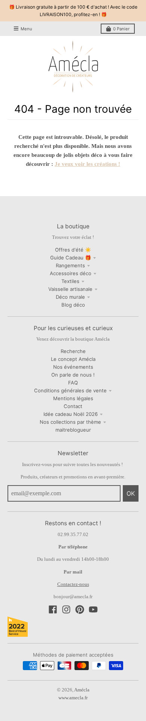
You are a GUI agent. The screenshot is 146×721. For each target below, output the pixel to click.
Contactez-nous (73, 584)
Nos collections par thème (70, 422)
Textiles (70, 281)
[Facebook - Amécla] (52, 609)
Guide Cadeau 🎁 (70, 258)
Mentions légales (73, 398)
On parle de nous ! (73, 375)
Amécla (81, 690)
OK (131, 493)
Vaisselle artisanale (70, 289)
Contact (73, 406)
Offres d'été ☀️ (73, 250)
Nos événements (73, 367)
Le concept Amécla (73, 359)
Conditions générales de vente (70, 390)
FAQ (73, 383)
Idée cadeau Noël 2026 (70, 414)
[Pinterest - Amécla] (79, 609)
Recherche (73, 351)
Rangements (70, 265)
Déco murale (70, 297)
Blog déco (73, 305)
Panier (121, 28)
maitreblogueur (73, 430)
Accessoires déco (70, 273)
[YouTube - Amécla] (93, 609)
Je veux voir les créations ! (87, 164)
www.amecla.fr (73, 697)
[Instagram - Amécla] (66, 609)
